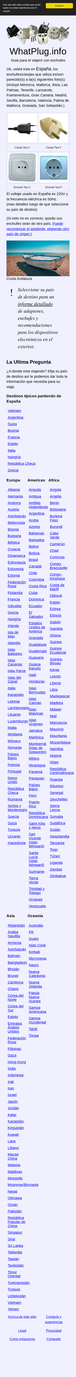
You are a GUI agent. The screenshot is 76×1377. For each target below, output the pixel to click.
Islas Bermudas (37, 690)
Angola (55, 490)
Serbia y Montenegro (17, 808)
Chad (54, 551)
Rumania (15, 799)
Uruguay (36, 899)
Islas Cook (37, 945)
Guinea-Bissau (56, 661)
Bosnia (13, 430)
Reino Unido (12, 780)
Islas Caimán (35, 701)
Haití (32, 675)
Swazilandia (59, 836)
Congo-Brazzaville (58, 566)
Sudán (55, 830)
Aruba (34, 520)
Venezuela (37, 906)
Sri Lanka (15, 1246)
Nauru (34, 965)
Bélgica (14, 542)
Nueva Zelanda (35, 984)
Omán (13, 1205)
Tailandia (15, 1252)
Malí (53, 716)
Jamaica (35, 731)
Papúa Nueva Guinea (35, 997)
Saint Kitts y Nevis (37, 826)
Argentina (15, 417)
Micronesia (37, 958)
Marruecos (58, 723)
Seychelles (58, 799)
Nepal (12, 1191)
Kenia (54, 670)
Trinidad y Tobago (37, 891)
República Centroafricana (62, 771)
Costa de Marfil (57, 587)
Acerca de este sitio (22, 1316)
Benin (54, 503)
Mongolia (15, 1178)
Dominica (36, 599)
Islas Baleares (15, 652)
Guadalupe (38, 645)
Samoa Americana (37, 1010)
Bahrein (14, 956)
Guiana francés (35, 666)
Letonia (14, 701)
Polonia (14, 765)
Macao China (13, 1156)
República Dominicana (38, 815)
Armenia (14, 943)
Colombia (36, 580)
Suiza (12, 424)
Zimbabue (58, 876)
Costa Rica (38, 586)
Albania (14, 490)
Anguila (35, 490)
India (12, 1069)
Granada (36, 638)
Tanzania (57, 843)
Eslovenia (16, 569)
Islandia (14, 643)
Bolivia (34, 553)
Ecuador (35, 606)
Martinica (36, 737)
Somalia (56, 817)
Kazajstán (16, 695)
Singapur (15, 1232)
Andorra (14, 503)
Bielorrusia (16, 523)
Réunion (56, 786)
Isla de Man (13, 634)
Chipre (13, 989)
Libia (54, 690)
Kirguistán (16, 1128)
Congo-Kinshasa (57, 576)
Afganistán (16, 925)
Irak (11, 1082)
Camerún (57, 544)
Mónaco (14, 741)
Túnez (55, 856)
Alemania (15, 496)
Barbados (36, 540)
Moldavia (15, 734)
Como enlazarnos (22, 1339)
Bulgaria (14, 536)
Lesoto (55, 676)
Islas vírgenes (36, 722)
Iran (11, 1088)
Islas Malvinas (36, 711)
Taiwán (13, 1259)
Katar (12, 1115)
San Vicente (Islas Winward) (36, 840)
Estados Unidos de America (37, 627)
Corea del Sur (16, 1008)
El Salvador (36, 615)
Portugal (14, 771)
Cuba (33, 593)
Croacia (14, 549)
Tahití (33, 1029)
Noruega (15, 747)
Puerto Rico (34, 804)
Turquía (14, 830)
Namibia (56, 749)
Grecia (13, 470)
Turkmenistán (19, 1283)
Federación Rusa (17, 584)
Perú (32, 796)
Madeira (56, 703)
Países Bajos (13, 756)
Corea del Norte (16, 998)
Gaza (12, 1055)
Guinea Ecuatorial (58, 650)
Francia (14, 437)
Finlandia (15, 593)
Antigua (35, 496)
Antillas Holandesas (38, 505)
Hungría (14, 457)
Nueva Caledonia (37, 974)
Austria (13, 509)
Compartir (54, 1339)
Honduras (37, 681)
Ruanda (56, 779)
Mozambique (60, 742)
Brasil (33, 560)
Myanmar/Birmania (23, 1185)
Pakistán (15, 1211)
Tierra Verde (33, 880)
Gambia (56, 629)
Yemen (13, 1309)
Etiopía (55, 615)
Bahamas (36, 533)
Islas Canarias (15, 662)
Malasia (14, 1165)
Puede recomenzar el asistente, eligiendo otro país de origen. (37, 229)
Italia (11, 450)
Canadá (35, 566)
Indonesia (16, 1075)
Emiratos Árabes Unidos (15, 1027)
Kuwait (13, 1135)
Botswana (58, 509)
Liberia (55, 683)
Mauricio (57, 729)
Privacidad (53, 1330)
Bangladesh (17, 963)
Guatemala (38, 651)
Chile (33, 573)
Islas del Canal (14, 680)
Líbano (13, 1148)
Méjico (34, 758)
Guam (34, 939)
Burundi (56, 527)
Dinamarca (16, 556)
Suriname (36, 872)
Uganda (56, 863)
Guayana (36, 658)
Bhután (13, 969)
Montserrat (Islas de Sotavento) (37, 748)
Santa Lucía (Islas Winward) (36, 859)
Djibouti (56, 596)
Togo (54, 850)
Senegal (56, 793)
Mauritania (58, 736)
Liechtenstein (18, 708)
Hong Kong (17, 1062)
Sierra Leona (55, 808)
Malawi (55, 709)
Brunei (13, 976)
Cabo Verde (54, 535)
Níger (54, 762)
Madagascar (60, 696)
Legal (22, 1330)
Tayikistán (16, 1265)
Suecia (13, 817)
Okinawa (15, 1198)
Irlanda (13, 626)
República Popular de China (16, 1222)
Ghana (55, 635)
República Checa (21, 464)
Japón (13, 1102)
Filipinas (14, 1049)
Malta (12, 728)
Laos (12, 1141)
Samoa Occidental (37, 1020)
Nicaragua (37, 765)
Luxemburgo (18, 721)
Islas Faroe (17, 671)
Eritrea (55, 609)
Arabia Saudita (14, 934)
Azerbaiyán (17, 516)
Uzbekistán (17, 1296)
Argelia (55, 496)
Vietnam (14, 411)
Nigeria (55, 756)
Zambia (56, 869)
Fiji (31, 932)
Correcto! (59, 5)
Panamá (35, 772)
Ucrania (14, 836)
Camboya (15, 982)
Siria (11, 1239)
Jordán (13, 1108)
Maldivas (15, 1172)
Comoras (57, 557)
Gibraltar (15, 606)
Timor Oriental (14, 1274)
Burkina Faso (56, 518)
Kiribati (34, 952)
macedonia (17, 843)
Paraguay (36, 778)
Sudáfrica (57, 823)
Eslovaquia (17, 562)
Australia (36, 925)
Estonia (14, 575)
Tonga (34, 1036)
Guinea (56, 642)
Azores (34, 527)
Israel (12, 1095)
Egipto (13, 444)
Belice (34, 546)
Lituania (14, 714)
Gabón (55, 622)
